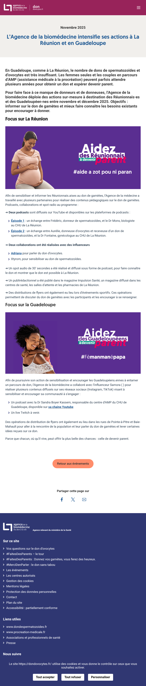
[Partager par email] (84, 500)
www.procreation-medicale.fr (25, 632)
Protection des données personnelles (31, 592)
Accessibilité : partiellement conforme (31, 608)
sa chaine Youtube (60, 407)
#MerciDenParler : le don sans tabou (30, 565)
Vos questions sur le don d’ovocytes (30, 548)
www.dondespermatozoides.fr (26, 627)
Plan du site (14, 602)
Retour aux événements (73, 463)
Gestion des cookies (20, 581)
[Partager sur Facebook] (62, 500)
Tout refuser (72, 677)
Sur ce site (11, 541)
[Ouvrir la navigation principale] (138, 8)
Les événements (17, 570)
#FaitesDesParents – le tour (25, 554)
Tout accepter (45, 677)
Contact (11, 597)
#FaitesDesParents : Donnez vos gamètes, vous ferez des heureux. (51, 559)
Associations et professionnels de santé (33, 637)
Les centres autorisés (20, 575)
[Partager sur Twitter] (73, 500)
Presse (11, 643)
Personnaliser (100, 677)
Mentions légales (17, 586)
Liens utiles (12, 619)
